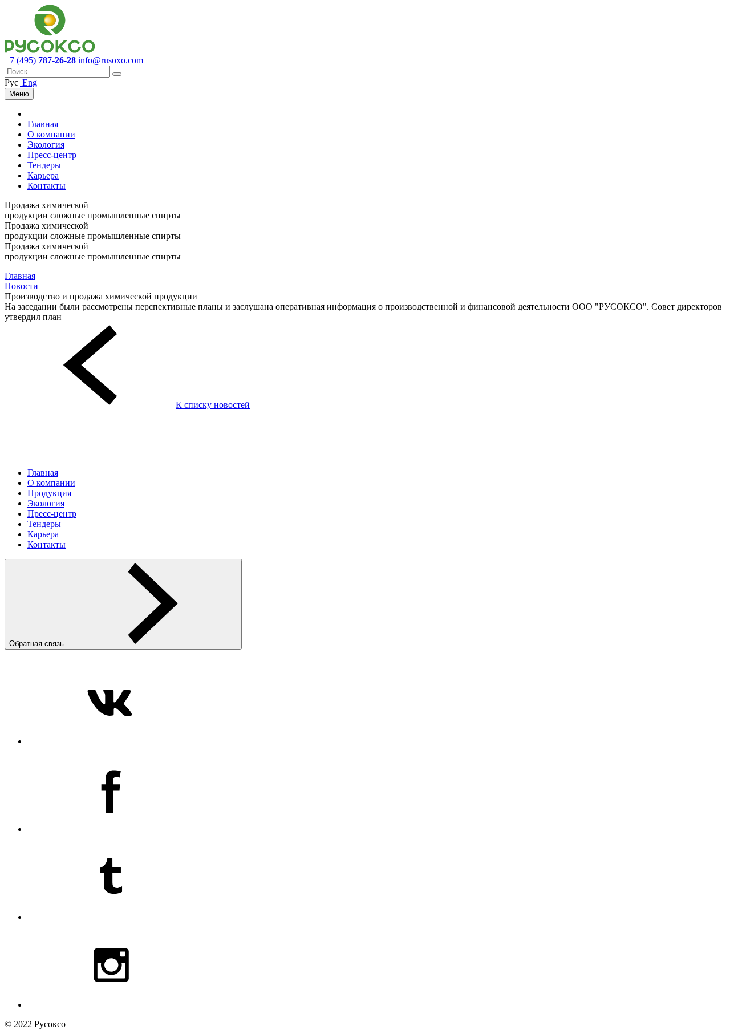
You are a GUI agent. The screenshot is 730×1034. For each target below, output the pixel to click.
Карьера (43, 175)
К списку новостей (213, 404)
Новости (21, 286)
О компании (51, 134)
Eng (28, 82)
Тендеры (44, 165)
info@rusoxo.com (110, 60)
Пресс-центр (51, 155)
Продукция (49, 493)
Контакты (46, 185)
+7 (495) (40, 60)
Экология (45, 144)
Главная (42, 124)
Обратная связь (37, 643)
